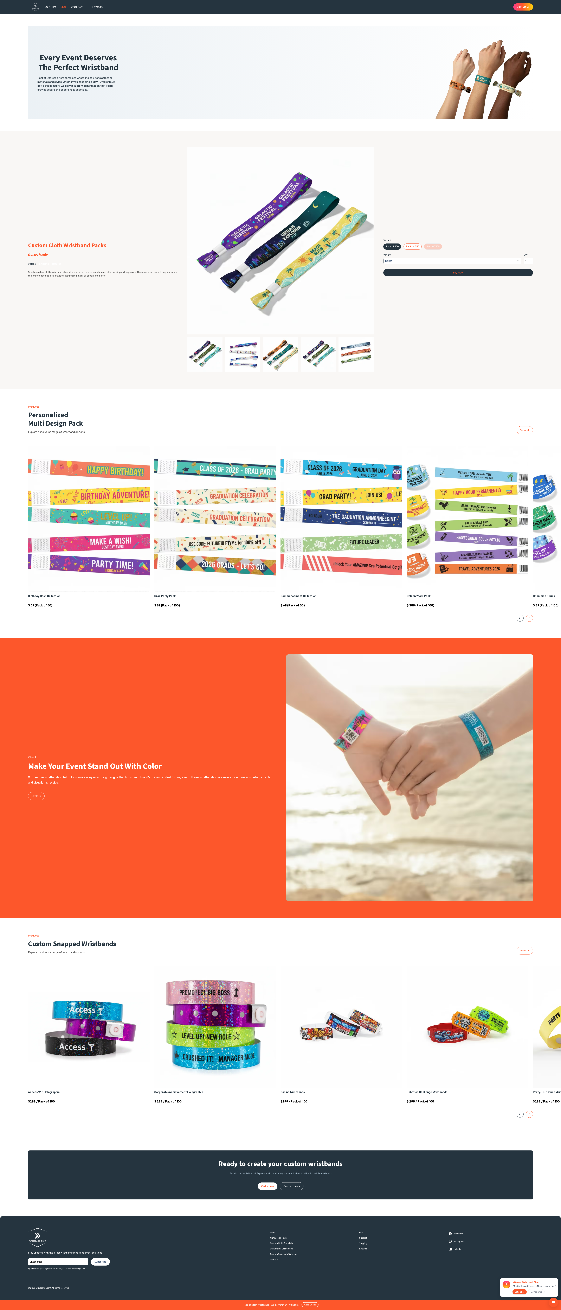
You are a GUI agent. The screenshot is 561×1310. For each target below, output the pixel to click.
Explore (36, 796)
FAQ (361, 1232)
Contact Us (523, 6)
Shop (272, 1232)
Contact (274, 1259)
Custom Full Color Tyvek (281, 1249)
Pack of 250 (412, 246)
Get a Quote (310, 1305)
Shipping (363, 1243)
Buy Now (458, 272)
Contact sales (291, 1186)
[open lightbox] (280, 240)
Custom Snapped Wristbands (283, 1254)
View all (524, 430)
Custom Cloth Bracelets (281, 1243)
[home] (37, 7)
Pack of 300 (433, 246)
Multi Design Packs (279, 1238)
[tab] (32, 264)
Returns (363, 1249)
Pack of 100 (392, 246)
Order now (267, 1186)
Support (363, 1238)
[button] (78, 7)
